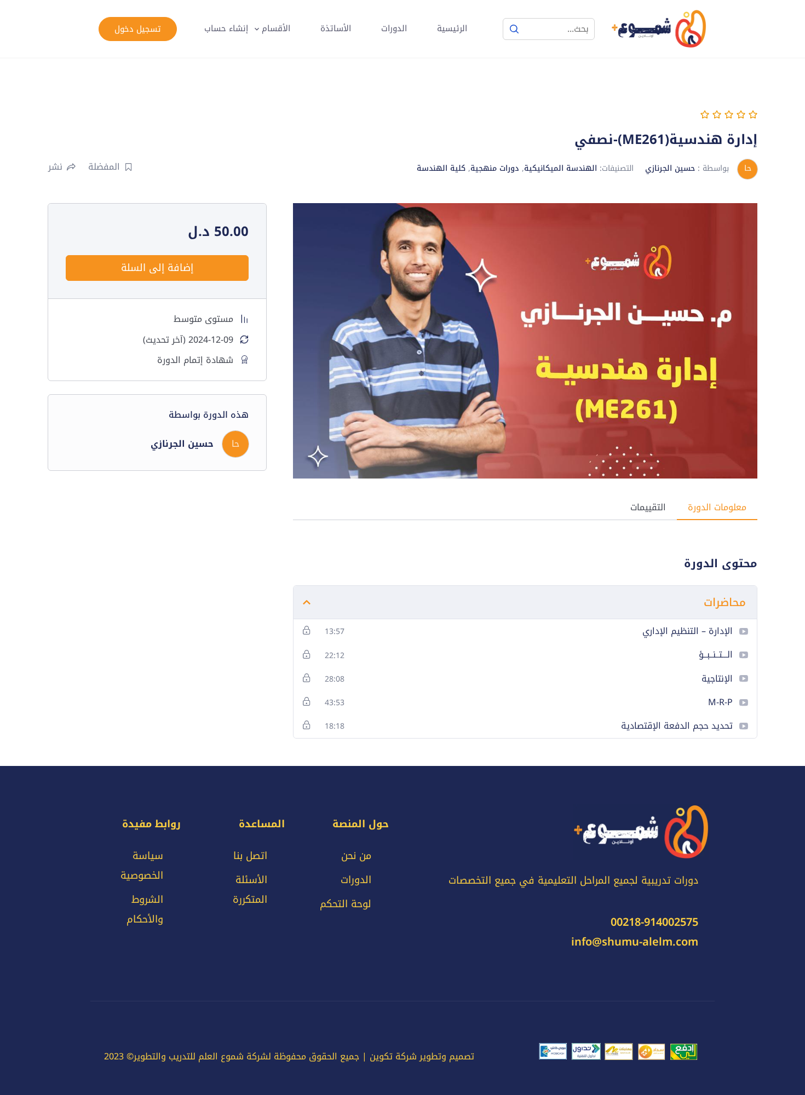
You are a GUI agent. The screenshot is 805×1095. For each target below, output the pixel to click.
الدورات (394, 29)
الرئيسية (452, 29)
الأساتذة (335, 29)
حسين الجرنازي (670, 168)
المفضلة (104, 167)
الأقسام (276, 29)
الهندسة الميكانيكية (560, 168)
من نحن (356, 855)
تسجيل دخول (137, 29)
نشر (55, 167)
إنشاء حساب (226, 29)
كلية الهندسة (441, 168)
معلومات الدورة (717, 507)
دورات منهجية (494, 168)
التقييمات (648, 507)
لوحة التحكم (345, 904)
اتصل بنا (250, 855)
